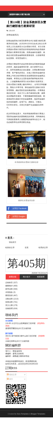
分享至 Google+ (18, 216)
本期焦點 (9, 292)
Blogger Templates (38, 414)
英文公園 (9, 305)
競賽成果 (9, 302)
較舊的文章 (43, 247)
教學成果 (9, 289)
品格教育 (9, 282)
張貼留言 (12, 242)
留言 (11, 379)
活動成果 (12, 30)
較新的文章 (10, 247)
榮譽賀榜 (9, 295)
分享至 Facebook (19, 208)
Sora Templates (23, 414)
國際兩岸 (9, 286)
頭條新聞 (9, 308)
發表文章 (13, 375)
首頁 (26, 247)
